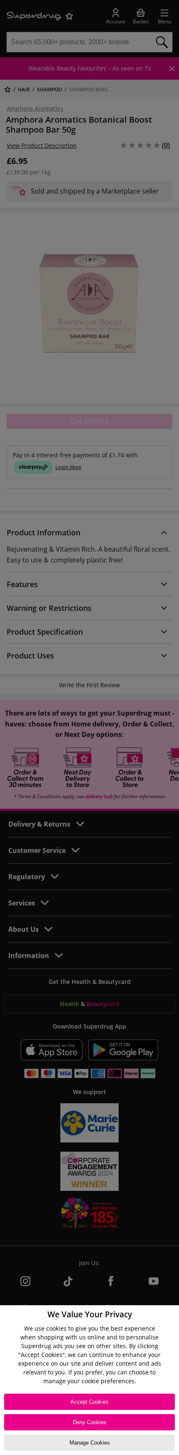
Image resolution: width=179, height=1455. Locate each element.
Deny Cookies (90, 1422)
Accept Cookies (89, 1402)
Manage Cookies (90, 1443)
